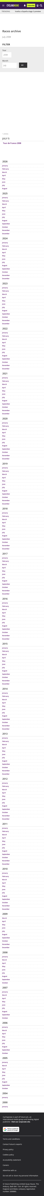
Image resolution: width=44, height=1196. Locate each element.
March (4, 172)
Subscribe (31, 5)
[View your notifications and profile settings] (25, 5)
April (4, 175)
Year (4, 50)
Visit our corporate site (20, 1122)
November (6, 230)
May (3, 179)
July (3, 185)
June (3, 182)
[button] (41, 5)
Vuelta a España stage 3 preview (28, 11)
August (4, 188)
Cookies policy (8, 1155)
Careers (6, 1165)
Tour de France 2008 (12, 143)
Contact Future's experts (12, 1144)
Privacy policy (8, 1149)
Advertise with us (9, 1170)
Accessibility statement (12, 1160)
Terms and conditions (11, 1139)
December (6, 233)
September (6, 224)
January (5, 166)
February (5, 169)
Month (5, 60)
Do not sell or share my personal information (20, 1175)
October (5, 227)
